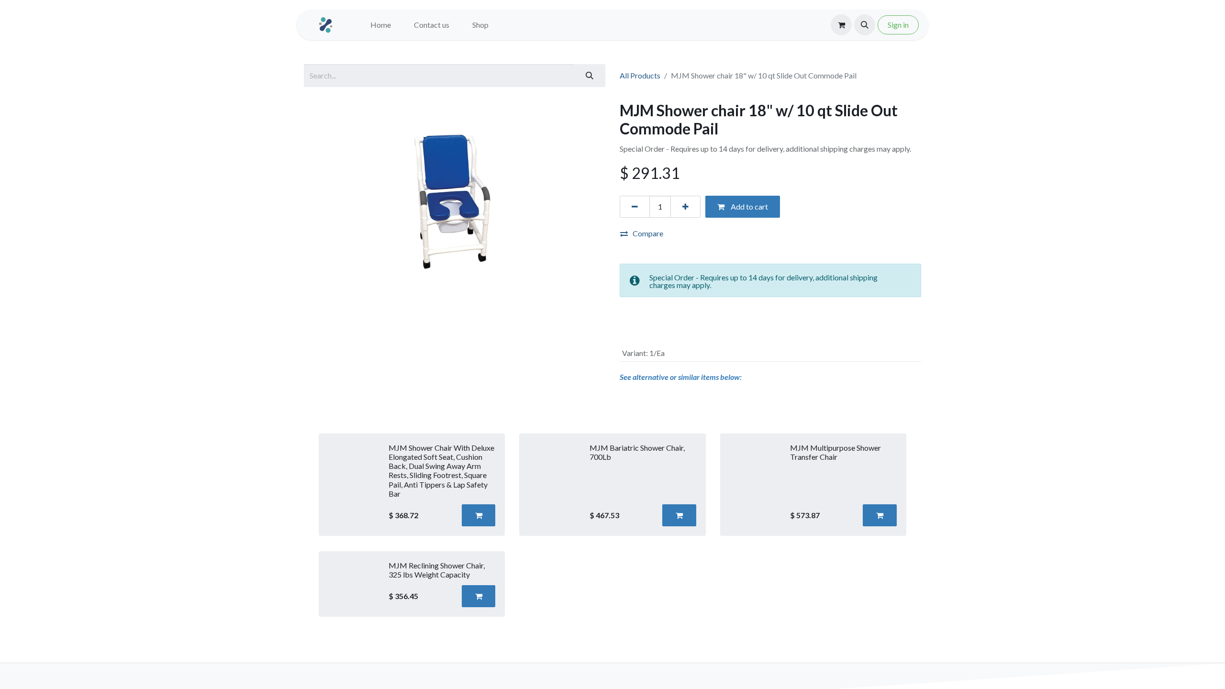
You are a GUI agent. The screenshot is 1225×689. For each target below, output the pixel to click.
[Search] (589, 75)
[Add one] (685, 207)
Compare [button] (648, 233)
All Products (640, 75)
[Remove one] (635, 207)
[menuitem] (380, 24)
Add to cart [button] (748, 206)
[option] (612, 525)
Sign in (898, 24)
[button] (864, 24)
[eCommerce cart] (841, 24)
